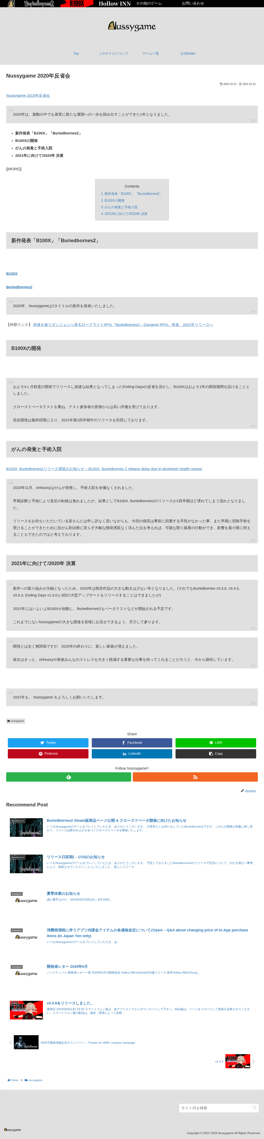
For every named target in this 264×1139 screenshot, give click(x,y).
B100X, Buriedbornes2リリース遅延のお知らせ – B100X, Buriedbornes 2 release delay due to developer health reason (104, 469)
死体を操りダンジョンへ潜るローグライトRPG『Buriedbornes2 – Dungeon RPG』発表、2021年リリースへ (123, 325)
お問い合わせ (193, 3)
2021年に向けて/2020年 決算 (126, 214)
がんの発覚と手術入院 (121, 207)
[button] (254, 1107)
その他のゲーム (149, 3)
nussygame (17, 721)
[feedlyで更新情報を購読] (68, 777)
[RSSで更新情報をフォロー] (195, 777)
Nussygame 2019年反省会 (28, 95)
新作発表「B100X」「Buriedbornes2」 (134, 193)
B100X (12, 274)
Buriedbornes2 (19, 287)
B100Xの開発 (115, 200)
